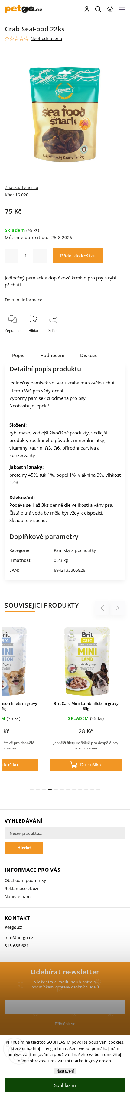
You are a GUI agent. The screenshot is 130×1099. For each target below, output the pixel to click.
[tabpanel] (86, 699)
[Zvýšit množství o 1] (40, 256)
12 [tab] (98, 789)
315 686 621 (17, 945)
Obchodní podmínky (25, 880)
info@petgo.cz (19, 937)
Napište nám (18, 896)
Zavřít (111, 338)
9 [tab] (80, 789)
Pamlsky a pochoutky (75, 550)
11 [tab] (92, 789)
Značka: (21, 187)
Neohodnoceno (46, 38)
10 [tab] (86, 789)
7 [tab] (68, 789)
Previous (103, 608)
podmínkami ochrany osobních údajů (65, 987)
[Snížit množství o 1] (11, 256)
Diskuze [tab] (89, 355)
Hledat (24, 847)
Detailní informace (23, 300)
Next (117, 608)
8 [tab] (74, 789)
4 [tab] (50, 789)
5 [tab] (56, 789)
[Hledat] (98, 9)
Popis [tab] (18, 355)
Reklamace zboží (21, 888)
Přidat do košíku (78, 255)
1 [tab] (32, 789)
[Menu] (121, 9)
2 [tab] (38, 789)
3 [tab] (44, 789)
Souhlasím (65, 1085)
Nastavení (65, 1071)
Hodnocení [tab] (52, 355)
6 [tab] (62, 789)
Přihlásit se (65, 1023)
